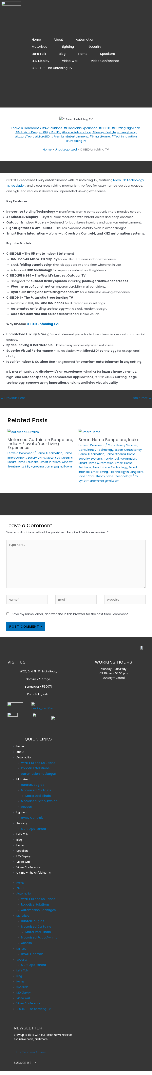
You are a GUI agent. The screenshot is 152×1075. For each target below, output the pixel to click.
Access (26, 807)
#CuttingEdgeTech (126, 128)
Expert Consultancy (128, 450)
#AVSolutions (52, 128)
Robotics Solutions (35, 768)
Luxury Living (36, 458)
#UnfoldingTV (76, 141)
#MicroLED (42, 136)
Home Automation (49, 453)
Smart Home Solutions (23, 462)
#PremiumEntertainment (69, 136)
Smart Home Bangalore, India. (109, 439)
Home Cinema (116, 454)
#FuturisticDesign (28, 132)
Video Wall (70, 61)
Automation (85, 39)
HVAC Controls (32, 818)
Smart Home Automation (96, 463)
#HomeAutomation (76, 132)
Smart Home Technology (109, 467)
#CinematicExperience (80, 128)
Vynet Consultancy (92, 476)
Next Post (142, 398)
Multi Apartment (33, 829)
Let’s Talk (39, 53)
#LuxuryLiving (126, 132)
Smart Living (99, 472)
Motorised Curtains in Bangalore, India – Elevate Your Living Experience (40, 443)
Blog (62, 53)
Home (36, 39)
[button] (86, 39)
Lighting (68, 46)
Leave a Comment (25, 128)
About (58, 39)
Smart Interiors (50, 462)
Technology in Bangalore (126, 472)
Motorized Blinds (38, 796)
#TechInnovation (124, 136)
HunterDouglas (32, 785)
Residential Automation (120, 459)
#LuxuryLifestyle (104, 132)
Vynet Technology (119, 476)
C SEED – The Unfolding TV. (52, 68)
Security (94, 46)
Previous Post (12, 398)
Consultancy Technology (96, 450)
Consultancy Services (123, 445)
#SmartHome (99, 136)
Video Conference (105, 61)
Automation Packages (38, 774)
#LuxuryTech (24, 136)
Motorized (39, 46)
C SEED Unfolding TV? (43, 324)
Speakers (107, 53)
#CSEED (104, 128)
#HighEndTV (51, 132)
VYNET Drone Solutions (38, 763)
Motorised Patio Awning (39, 801)
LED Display (40, 61)
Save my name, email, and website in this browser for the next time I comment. (70, 614)
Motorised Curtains (60, 458)
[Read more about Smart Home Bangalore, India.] (90, 432)
